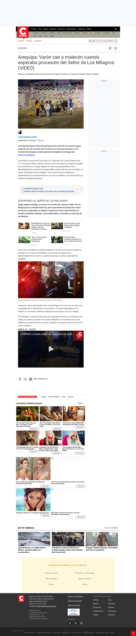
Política (34, 29)
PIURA (35, 36)
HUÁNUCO (85, 33)
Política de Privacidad (75, 601)
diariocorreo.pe (88, 632)
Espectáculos (71, 29)
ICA (91, 33)
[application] (51, 349)
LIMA (113, 33)
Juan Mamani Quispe (27, 137)
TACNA (46, 36)
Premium (111, 615)
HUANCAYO (77, 33)
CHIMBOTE (52, 33)
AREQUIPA (36, 33)
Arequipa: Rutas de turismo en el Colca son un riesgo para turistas (48, 191)
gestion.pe (56, 632)
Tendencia (81, 29)
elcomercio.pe (29, 632)
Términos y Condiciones (75, 596)
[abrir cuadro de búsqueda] (116, 29)
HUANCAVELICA (67, 33)
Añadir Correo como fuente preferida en (103, 41)
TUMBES (52, 36)
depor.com (66, 632)
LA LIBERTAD (97, 33)
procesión (71, 397)
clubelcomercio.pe (43, 632)
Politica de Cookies (74, 605)
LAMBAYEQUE (106, 33)
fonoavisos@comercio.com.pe (46, 606)
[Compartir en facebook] (110, 48)
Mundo (45, 29)
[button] (51, 349)
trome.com (77, 632)
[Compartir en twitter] (115, 48)
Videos (89, 29)
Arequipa (22, 48)
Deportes (53, 29)
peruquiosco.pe (102, 632)
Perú (40, 29)
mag (112, 632)
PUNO (40, 36)
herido (64, 397)
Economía (61, 29)
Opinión (111, 607)
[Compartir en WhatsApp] (30, 379)
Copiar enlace (42, 379)
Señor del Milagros (54, 397)
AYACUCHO (44, 33)
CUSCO (59, 33)
